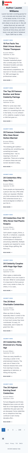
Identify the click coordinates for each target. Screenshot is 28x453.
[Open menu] (25, 3)
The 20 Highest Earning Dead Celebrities (10, 390)
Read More (7, 80)
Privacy (12, 443)
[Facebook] (3, 438)
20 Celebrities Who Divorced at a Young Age (12, 345)
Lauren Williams (9, 52)
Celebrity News (8, 40)
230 (19, 430)
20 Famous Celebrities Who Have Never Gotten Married (13, 135)
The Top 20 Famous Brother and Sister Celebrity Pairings (12, 94)
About (7, 443)
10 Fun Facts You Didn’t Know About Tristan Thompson (12, 46)
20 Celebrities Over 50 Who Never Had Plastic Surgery (14, 221)
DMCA (21, 443)
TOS (16, 443)
